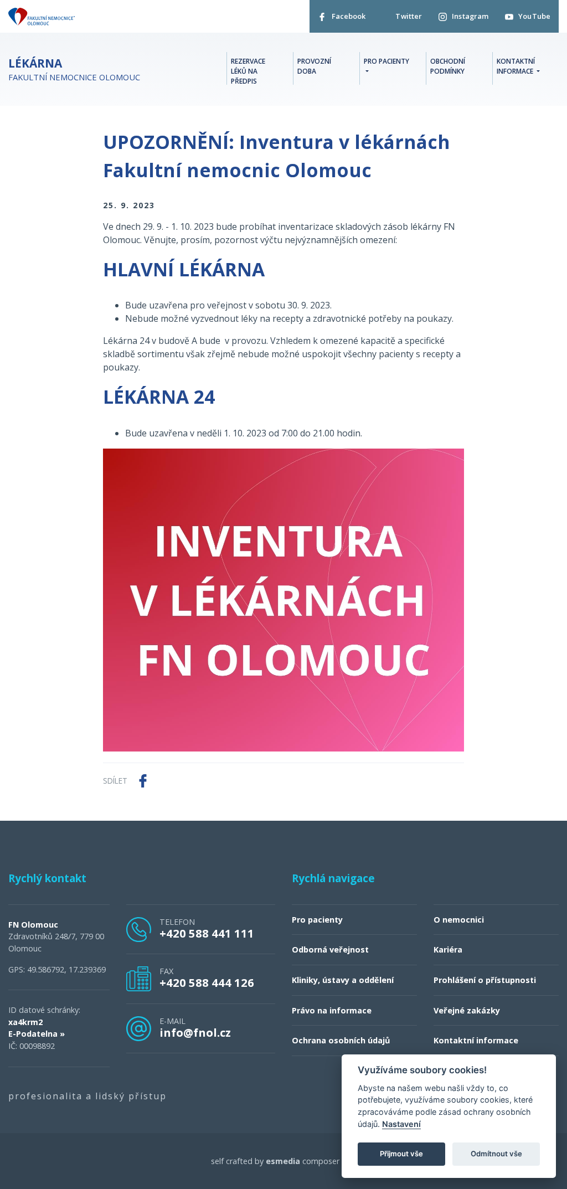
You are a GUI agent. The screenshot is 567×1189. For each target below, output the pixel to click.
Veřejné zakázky (467, 1010)
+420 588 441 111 (206, 933)
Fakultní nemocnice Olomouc (74, 69)
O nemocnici (459, 919)
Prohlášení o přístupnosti (485, 980)
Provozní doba (314, 66)
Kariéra (448, 949)
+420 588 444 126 (206, 982)
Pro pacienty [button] (386, 61)
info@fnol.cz (195, 1032)
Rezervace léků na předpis (248, 71)
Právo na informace (332, 1010)
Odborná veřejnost (330, 949)
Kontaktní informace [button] (516, 66)
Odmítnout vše (496, 1153)
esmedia (283, 1161)
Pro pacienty (317, 919)
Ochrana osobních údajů (341, 1040)
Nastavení (401, 1124)
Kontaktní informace (476, 1040)
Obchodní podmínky (447, 66)
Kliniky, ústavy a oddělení (343, 980)
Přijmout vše (401, 1153)
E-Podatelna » (36, 1033)
